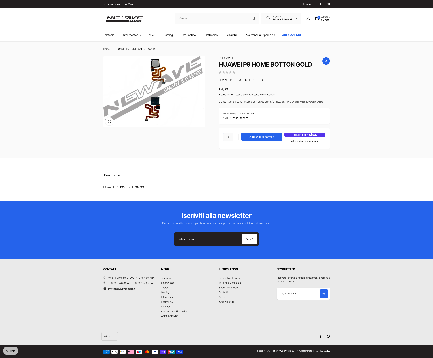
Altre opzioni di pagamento (305, 141)
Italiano (307, 4)
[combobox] (217, 18)
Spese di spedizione (243, 94)
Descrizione (112, 175)
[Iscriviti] (324, 293)
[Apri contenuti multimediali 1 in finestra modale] (154, 91)
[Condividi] (326, 61)
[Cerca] (253, 18)
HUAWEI (226, 58)
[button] (322, 18)
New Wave (268, 351)
